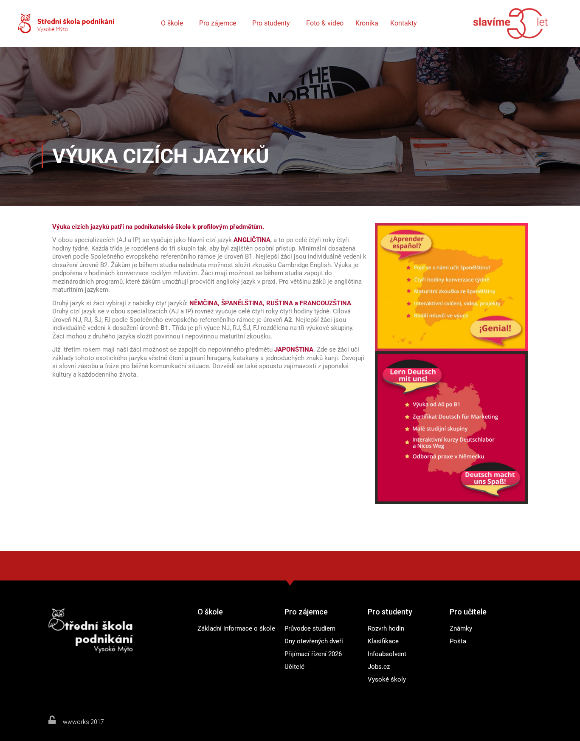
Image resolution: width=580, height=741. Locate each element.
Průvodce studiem (309, 628)
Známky (461, 628)
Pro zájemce (217, 23)
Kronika (366, 23)
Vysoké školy (387, 679)
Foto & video (324, 23)
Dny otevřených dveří (313, 641)
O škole (172, 23)
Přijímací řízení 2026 (313, 654)
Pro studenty (271, 23)
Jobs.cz (379, 667)
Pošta (458, 641)
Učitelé (294, 667)
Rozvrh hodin (386, 628)
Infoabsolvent (387, 654)
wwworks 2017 (83, 721)
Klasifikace (383, 641)
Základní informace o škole (236, 628)
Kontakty (403, 23)
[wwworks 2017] (52, 720)
